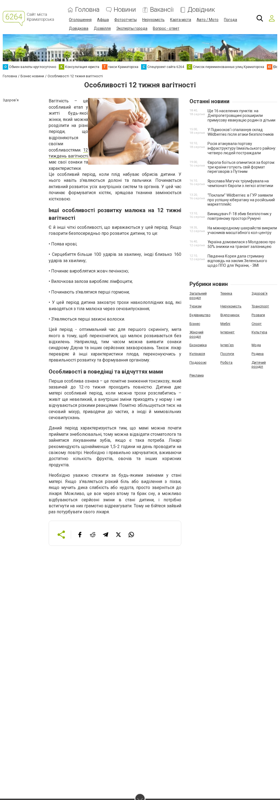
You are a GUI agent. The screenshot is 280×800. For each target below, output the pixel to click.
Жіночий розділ (196, 334)
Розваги (258, 315)
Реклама (196, 375)
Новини (125, 9)
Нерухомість (153, 19)
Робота (226, 362)
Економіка (198, 345)
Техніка (226, 293)
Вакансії (161, 9)
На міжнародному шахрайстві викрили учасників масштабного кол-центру (242, 230)
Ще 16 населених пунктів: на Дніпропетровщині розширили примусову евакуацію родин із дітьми (241, 115)
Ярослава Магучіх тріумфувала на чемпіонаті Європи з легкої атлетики (240, 183)
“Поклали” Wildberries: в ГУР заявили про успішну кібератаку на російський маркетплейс (241, 200)
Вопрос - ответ (166, 28)
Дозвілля (102, 28)
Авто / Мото (207, 19)
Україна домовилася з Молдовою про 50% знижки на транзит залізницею (241, 244)
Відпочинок (230, 315)
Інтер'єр (227, 345)
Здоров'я (259, 293)
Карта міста (180, 19)
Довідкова (78, 28)
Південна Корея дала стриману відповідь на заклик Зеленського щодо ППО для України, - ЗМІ (237, 261)
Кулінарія (197, 354)
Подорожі (197, 362)
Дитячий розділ (259, 364)
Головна (87, 9)
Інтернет (227, 332)
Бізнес (194, 324)
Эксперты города (131, 28)
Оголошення (80, 19)
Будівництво (200, 315)
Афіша (103, 19)
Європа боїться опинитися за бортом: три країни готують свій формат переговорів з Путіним (241, 167)
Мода (256, 345)
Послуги (227, 354)
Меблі (225, 324)
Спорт (257, 324)
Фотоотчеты (125, 19)
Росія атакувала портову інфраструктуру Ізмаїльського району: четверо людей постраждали (242, 148)
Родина (258, 354)
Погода (230, 19)
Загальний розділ (198, 295)
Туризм (195, 306)
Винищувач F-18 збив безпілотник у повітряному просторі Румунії (240, 216)
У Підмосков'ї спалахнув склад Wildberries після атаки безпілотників (241, 132)
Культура (259, 332)
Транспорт (260, 306)
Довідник (201, 9)
